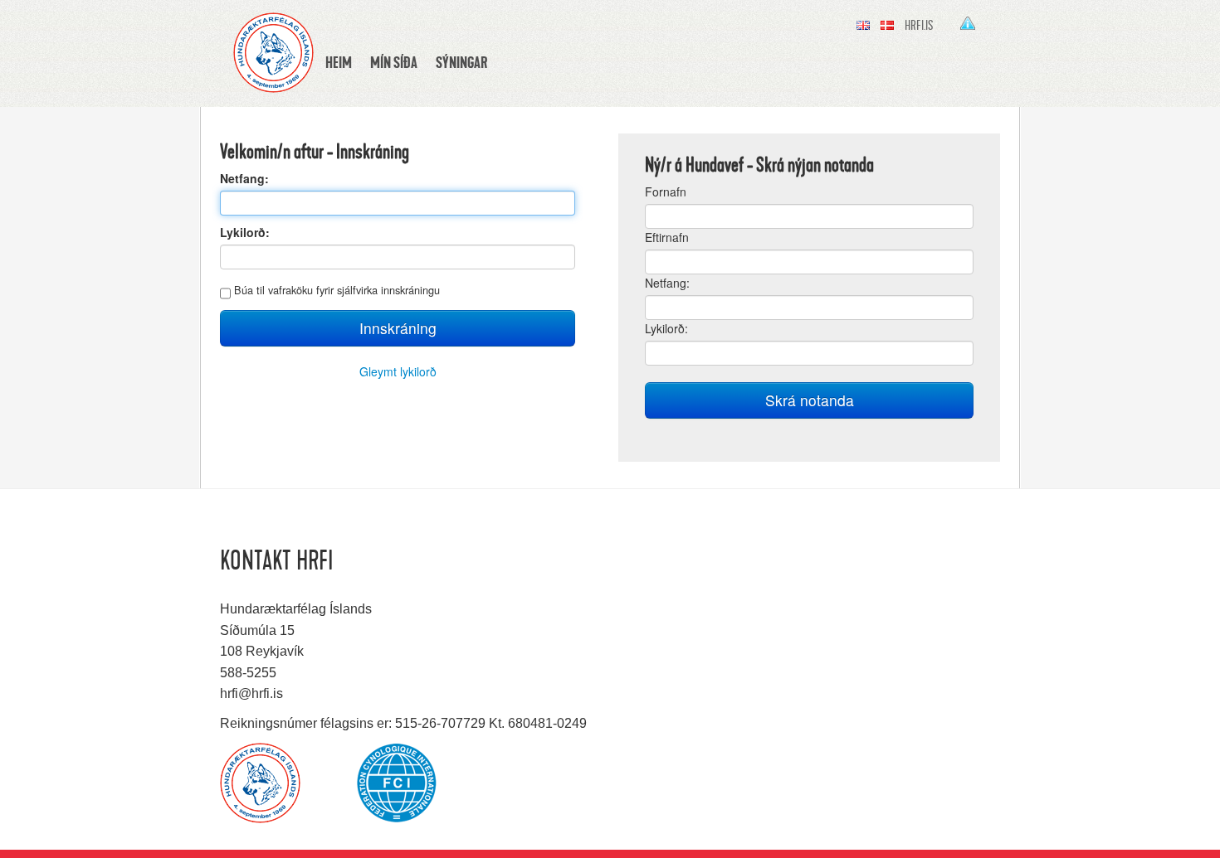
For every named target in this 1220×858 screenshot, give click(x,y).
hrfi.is (919, 25)
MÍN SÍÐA (393, 62)
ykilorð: (666, 328)
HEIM (338, 62)
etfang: (667, 282)
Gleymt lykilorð (398, 371)
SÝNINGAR (461, 62)
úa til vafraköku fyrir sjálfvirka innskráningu (337, 290)
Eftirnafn (667, 237)
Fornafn (665, 191)
